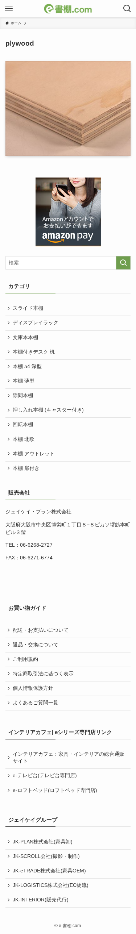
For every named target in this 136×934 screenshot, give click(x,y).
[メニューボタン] (8, 8)
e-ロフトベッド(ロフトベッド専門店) (55, 790)
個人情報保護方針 (33, 688)
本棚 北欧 (23, 439)
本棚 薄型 (23, 381)
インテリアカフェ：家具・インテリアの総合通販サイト (68, 757)
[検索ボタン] (127, 8)
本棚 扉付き (26, 468)
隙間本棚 (23, 395)
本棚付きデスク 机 (34, 352)
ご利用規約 (25, 659)
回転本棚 (23, 424)
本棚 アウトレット (34, 453)
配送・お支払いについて (41, 630)
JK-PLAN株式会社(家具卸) (43, 842)
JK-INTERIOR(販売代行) (41, 899)
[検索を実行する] (123, 263)
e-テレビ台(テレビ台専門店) (45, 775)
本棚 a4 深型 (27, 366)
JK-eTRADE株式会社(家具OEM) (49, 870)
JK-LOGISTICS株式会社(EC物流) (50, 885)
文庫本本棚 (25, 337)
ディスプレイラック (35, 322)
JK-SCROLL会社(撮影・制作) (46, 856)
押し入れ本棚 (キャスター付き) (48, 410)
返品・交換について (35, 644)
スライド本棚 (28, 308)
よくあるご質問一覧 (35, 702)
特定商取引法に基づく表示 (43, 673)
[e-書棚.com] (68, 8)
